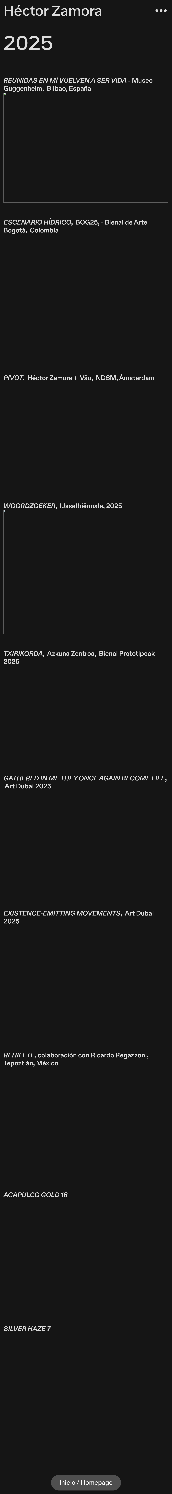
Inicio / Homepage (86, 1482)
